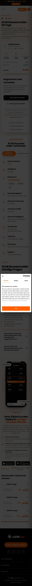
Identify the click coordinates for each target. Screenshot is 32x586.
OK (16, 308)
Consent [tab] (5, 280)
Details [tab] (16, 280)
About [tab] (26, 280)
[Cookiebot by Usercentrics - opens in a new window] (23, 276)
